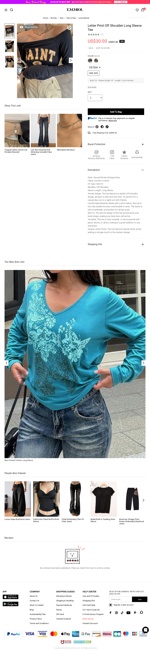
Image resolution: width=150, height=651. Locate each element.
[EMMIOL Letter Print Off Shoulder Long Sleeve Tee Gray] (96, 62)
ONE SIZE (93, 73)
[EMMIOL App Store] (10, 598)
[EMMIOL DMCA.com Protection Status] (82, 643)
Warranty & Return (64, 596)
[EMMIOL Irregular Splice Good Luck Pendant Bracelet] (17, 130)
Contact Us (34, 601)
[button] (143, 500)
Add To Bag (116, 111)
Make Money (88, 619)
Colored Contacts (63, 619)
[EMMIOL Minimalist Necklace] (69, 130)
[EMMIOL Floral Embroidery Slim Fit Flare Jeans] (75, 498)
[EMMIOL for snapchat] (141, 612)
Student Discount (90, 623)
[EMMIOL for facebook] (110, 612)
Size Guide (92, 87)
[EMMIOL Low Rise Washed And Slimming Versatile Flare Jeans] (43, 130)
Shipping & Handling (65, 601)
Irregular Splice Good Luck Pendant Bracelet (16, 151)
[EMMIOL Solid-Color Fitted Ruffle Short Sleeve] (46, 498)
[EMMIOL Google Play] (10, 606)
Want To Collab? (37, 605)
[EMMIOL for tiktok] (122, 612)
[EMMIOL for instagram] (116, 612)
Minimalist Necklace (66, 150)
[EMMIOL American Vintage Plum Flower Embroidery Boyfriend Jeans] (132, 498)
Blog (32, 610)
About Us (34, 596)
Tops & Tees (71, 18)
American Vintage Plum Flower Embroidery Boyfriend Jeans (131, 521)
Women (54, 18)
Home (45, 18)
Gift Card (60, 614)
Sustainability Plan (38, 614)
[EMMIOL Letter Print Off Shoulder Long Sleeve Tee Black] (90, 62)
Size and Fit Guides (91, 596)
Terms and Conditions (39, 623)
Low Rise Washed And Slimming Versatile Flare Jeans (41, 152)
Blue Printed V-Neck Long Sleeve (19, 460)
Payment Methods (64, 605)
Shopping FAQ (89, 601)
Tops (62, 18)
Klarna (59, 610)
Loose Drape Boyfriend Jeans (17, 519)
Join (140, 599)
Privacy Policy (36, 619)
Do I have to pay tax (91, 610)
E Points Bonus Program (93, 614)
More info (113, 120)
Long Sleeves (84, 18)
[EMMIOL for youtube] (128, 612)
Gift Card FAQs (89, 605)
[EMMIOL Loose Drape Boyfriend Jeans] (18, 498)
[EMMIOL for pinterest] (135, 612)
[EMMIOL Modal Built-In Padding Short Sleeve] (104, 498)
